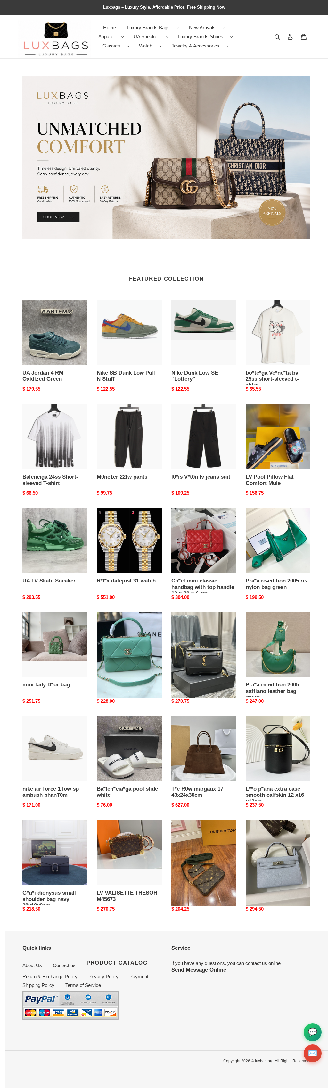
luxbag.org (264, 1061)
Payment (138, 976)
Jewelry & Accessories (195, 45)
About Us (32, 965)
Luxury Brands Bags (148, 27)
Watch (145, 45)
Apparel (106, 36)
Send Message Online (198, 970)
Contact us (64, 965)
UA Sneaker (146, 36)
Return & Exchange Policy (50, 976)
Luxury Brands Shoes (200, 36)
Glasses (111, 45)
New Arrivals (202, 27)
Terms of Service (83, 985)
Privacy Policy (103, 976)
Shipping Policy (38, 985)
